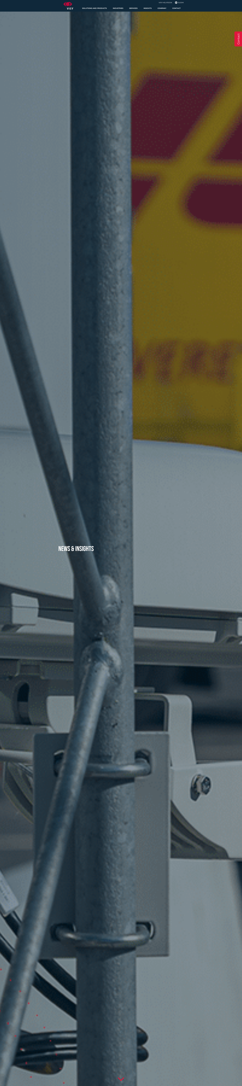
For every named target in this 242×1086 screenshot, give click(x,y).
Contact (176, 8)
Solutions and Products (94, 8)
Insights (148, 8)
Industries (118, 8)
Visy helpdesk (165, 3)
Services (133, 8)
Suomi (181, 3)
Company (162, 8)
